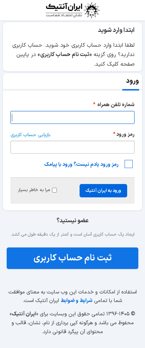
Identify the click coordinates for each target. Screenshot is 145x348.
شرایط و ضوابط (77, 301)
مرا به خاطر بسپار (34, 190)
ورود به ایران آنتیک (103, 190)
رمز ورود (125, 134)
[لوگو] (72, 10)
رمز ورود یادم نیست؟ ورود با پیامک (81, 164)
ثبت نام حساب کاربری (72, 258)
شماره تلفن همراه (115, 105)
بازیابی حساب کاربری (30, 135)
